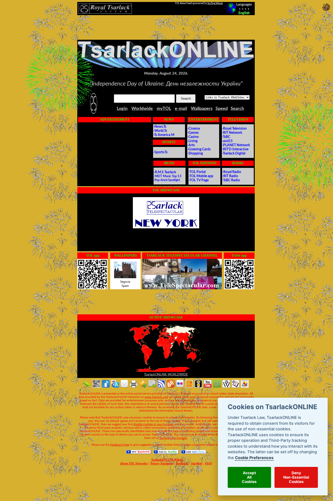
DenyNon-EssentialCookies (296, 477)
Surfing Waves (215, 3)
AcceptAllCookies (249, 477)
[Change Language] (230, 8)
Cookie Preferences (254, 457)
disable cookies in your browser (153, 424)
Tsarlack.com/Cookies (173, 437)
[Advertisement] (166, 27)
